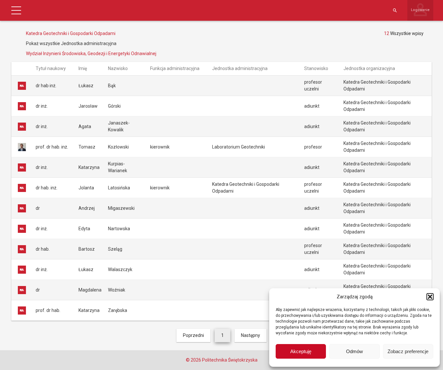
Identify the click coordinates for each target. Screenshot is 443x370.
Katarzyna (89, 167)
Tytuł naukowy (51, 68)
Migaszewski (121, 208)
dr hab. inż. (46, 187)
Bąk (112, 85)
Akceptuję (300, 351)
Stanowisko (316, 68)
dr (38, 208)
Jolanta (86, 187)
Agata (84, 126)
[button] (430, 296)
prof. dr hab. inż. (52, 146)
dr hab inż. (46, 85)
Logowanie (420, 10)
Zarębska (117, 310)
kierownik (160, 146)
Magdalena (90, 289)
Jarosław (88, 106)
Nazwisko (118, 68)
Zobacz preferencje (408, 351)
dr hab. (43, 249)
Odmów (354, 351)
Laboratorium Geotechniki (238, 146)
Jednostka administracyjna (240, 68)
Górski (114, 106)
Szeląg (115, 249)
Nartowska (119, 228)
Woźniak (116, 289)
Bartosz (86, 249)
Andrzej (86, 208)
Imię (83, 68)
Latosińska (119, 187)
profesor (313, 146)
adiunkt (311, 106)
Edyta (84, 228)
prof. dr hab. (48, 310)
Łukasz (85, 85)
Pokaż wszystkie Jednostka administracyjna (71, 43)
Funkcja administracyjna (175, 68)
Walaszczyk (120, 269)
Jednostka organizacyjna (369, 68)
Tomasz (86, 146)
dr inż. (42, 106)
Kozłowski (118, 146)
